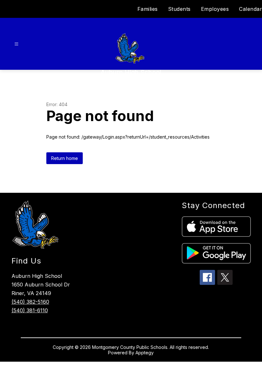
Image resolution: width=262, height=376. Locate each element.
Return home (64, 158)
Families (147, 9)
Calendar (250, 9)
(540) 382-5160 (30, 302)
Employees (215, 9)
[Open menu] (16, 44)
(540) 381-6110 (30, 310)
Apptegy (144, 352)
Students (179, 9)
